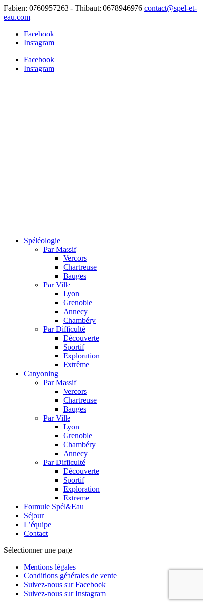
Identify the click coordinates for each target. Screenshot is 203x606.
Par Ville (56, 285)
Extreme (76, 498)
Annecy (75, 311)
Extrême (76, 364)
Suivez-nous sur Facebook (65, 584)
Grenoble (77, 302)
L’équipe (37, 524)
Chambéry (79, 320)
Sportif (73, 347)
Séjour (34, 515)
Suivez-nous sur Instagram (65, 593)
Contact (36, 533)
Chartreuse (80, 267)
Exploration (81, 356)
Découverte (81, 338)
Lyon (71, 293)
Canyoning (41, 373)
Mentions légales (50, 567)
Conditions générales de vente (70, 575)
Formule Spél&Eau (54, 506)
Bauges (74, 276)
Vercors (75, 258)
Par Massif (59, 249)
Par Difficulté (64, 329)
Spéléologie (42, 240)
